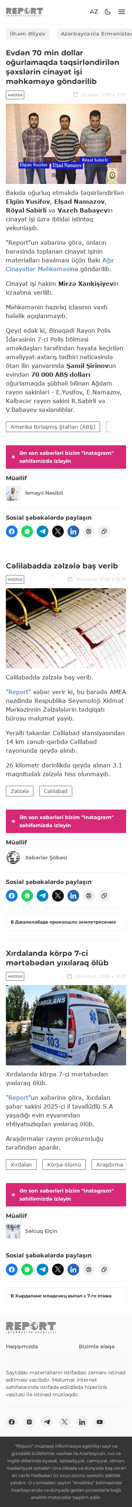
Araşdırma (109, 1164)
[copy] (104, 531)
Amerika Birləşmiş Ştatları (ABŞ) (53, 427)
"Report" (18, 691)
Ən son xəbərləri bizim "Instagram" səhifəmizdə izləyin (66, 457)
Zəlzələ (20, 791)
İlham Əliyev (27, 33)
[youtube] (100, 1422)
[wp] (27, 531)
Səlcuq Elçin (41, 1231)
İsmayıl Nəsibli (44, 493)
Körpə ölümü (64, 1164)
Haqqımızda (22, 1346)
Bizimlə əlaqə (97, 1346)
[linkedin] (73, 531)
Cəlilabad (55, 791)
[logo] (24, 11)
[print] (89, 531)
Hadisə (15, 95)
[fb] (12, 531)
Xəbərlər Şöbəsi (46, 857)
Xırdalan (21, 1164)
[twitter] (58, 531)
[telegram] (42, 531)
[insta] (29, 1422)
